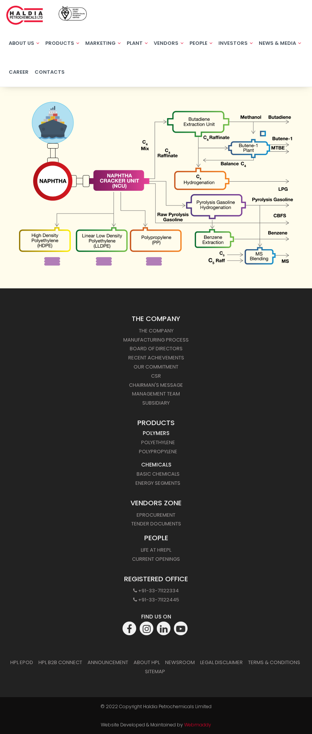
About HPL (147, 662)
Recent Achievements (156, 357)
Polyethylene (158, 442)
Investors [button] (233, 43)
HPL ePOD (21, 662)
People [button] (199, 43)
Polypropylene (158, 451)
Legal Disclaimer (221, 662)
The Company (156, 330)
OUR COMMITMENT (156, 366)
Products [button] (60, 43)
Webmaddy (197, 724)
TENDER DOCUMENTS (156, 523)
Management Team (156, 393)
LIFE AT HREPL (156, 550)
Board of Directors (156, 348)
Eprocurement (156, 515)
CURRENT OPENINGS (156, 559)
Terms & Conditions (274, 662)
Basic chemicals (158, 474)
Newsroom (180, 662)
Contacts (50, 72)
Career (19, 72)
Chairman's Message (156, 385)
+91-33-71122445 (158, 599)
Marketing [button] (101, 43)
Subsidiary (156, 403)
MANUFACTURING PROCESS (156, 339)
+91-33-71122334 (158, 590)
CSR (156, 376)
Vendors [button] (167, 43)
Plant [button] (135, 43)
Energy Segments (157, 483)
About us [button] (22, 43)
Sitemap (155, 671)
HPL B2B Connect (60, 662)
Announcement (108, 662)
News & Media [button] (278, 43)
